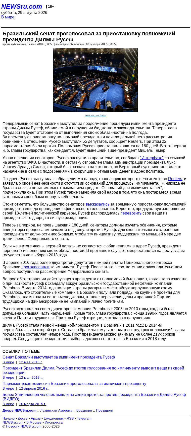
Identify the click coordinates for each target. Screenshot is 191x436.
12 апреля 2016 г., (34, 388)
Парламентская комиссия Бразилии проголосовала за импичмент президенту (74, 383)
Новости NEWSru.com (24, 426)
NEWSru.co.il (12, 422)
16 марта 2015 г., (33, 404)
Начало (8, 418)
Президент (104, 410)
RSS (70, 418)
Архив (36, 418)
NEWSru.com (21, 6)
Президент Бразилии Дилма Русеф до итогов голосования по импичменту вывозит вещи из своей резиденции (93, 370)
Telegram (84, 418)
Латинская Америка (56, 410)
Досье (23, 418)
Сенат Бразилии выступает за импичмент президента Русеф (58, 357)
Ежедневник (53, 418)
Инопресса (54, 422)
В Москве (34, 422)
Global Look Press (95, 115)
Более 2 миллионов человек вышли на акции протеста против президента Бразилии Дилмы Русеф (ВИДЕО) (94, 396)
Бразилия (84, 410)
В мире (7, 17)
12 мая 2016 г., (31, 362)
